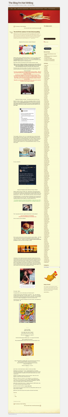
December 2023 (46, 103)
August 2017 (46, 194)
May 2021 (45, 140)
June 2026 (46, 67)
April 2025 (45, 84)
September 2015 (46, 221)
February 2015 (46, 230)
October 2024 (46, 91)
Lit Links (45, 8)
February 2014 (46, 243)
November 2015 (46, 219)
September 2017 (46, 193)
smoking (15, 38)
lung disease (24, 297)
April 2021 (45, 141)
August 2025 (46, 79)
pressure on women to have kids (33, 37)
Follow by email (47, 48)
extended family (24, 34)
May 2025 (45, 83)
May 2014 (45, 239)
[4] (35, 216)
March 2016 (46, 214)
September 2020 (46, 150)
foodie (28, 34)
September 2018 (46, 178)
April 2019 (45, 170)
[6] (33, 294)
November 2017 (46, 190)
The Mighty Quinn (48, 26)
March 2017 (46, 200)
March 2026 (46, 71)
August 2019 (46, 165)
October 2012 (46, 262)
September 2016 (46, 207)
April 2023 (45, 113)
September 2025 (46, 78)
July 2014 (45, 238)
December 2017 (46, 189)
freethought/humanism (32, 34)
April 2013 (45, 255)
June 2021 (46, 139)
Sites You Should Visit (51, 8)
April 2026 (45, 70)
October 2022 (46, 120)
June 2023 (46, 110)
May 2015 (45, 226)
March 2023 (46, 114)
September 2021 (46, 135)
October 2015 (46, 220)
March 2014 (46, 242)
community (15, 34)
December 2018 (46, 175)
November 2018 (46, 176)
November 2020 (46, 147)
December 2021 (46, 132)
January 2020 (46, 159)
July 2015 (45, 224)
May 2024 (45, 97)
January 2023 (46, 116)
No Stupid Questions (25, 37)
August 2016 (46, 208)
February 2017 (46, 201)
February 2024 (46, 101)
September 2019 (46, 164)
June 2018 (46, 182)
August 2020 (46, 151)
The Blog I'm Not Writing (20, 2)
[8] (20, 300)
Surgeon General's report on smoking (22, 38)
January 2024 (46, 102)
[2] (37, 141)
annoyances (22, 33)
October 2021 (46, 134)
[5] (38, 237)
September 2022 (46, 121)
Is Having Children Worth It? (19, 58)
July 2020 (45, 152)
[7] (31, 295)
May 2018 (45, 183)
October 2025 (46, 77)
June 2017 (46, 196)
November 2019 (46, 162)
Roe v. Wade (15, 105)
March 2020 (46, 157)
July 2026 (45, 66)
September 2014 (46, 236)
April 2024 (45, 98)
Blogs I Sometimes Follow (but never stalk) (36, 8)
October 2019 (46, 163)
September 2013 (46, 249)
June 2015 (46, 225)
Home (12, 8)
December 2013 (46, 245)
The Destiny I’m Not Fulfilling (20, 26)
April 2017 (45, 199)
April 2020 (45, 156)
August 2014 (46, 237)
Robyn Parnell (17, 33)
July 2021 (45, 138)
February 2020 (46, 158)
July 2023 (45, 109)
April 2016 (45, 213)
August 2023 (46, 108)
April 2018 (45, 184)
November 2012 (46, 261)
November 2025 (46, 76)
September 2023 (46, 107)
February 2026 (46, 72)
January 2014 (46, 244)
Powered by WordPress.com (12, 414)
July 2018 (45, 181)
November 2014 (46, 233)
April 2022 (45, 127)
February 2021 (46, 144)
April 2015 (45, 227)
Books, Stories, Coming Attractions (23, 8)
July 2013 (45, 251)
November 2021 (46, 133)
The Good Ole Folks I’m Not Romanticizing (31, 28)
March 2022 (46, 128)
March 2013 (46, 256)
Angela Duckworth (16, 59)
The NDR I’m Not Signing (48, 58)
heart (19, 297)
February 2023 (46, 115)
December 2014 (46, 232)
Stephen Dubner (35, 58)
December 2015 (46, 218)
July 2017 (45, 195)
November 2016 (46, 205)
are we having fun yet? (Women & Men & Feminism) (32, 33)
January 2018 (46, 188)
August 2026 (46, 65)
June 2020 (46, 153)
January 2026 (46, 73)
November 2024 (46, 90)
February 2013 (46, 257)
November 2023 (46, 104)
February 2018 (46, 187)
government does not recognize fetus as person (30, 36)
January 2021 (46, 145)
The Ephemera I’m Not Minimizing (49, 60)
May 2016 (45, 212)
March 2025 (46, 85)
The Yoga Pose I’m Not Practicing (49, 59)
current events (19, 34)
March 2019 (46, 171)
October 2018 (46, 177)
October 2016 (46, 206)
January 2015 (46, 231)
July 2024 (45, 95)
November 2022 (46, 119)
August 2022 (46, 122)
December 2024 (46, 89)
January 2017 (46, 202)
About (15, 8)
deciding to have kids (19, 36)
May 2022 (45, 126)
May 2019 (45, 169)
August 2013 (46, 250)
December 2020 (46, 146)
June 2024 (46, 96)
